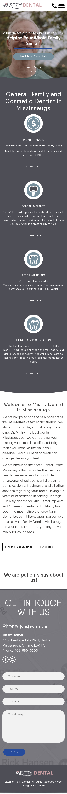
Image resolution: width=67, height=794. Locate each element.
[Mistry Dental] (22, 6)
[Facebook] (5, 659)
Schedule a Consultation (33, 56)
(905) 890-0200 (34, 626)
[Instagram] (12, 659)
